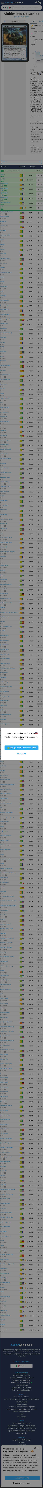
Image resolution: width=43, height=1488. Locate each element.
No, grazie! (21, 753)
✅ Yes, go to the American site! (21, 748)
